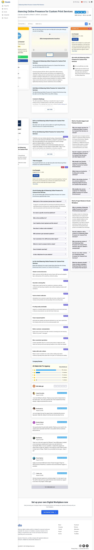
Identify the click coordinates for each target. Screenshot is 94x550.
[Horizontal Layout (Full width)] (89, 23)
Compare (76, 531)
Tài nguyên (21, 24)
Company (60, 527)
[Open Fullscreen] (65, 49)
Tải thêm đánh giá (50, 487)
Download (76, 525)
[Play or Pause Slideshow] (34, 49)
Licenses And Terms (84, 548)
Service (60, 533)
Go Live (75, 39)
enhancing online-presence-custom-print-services (31, 4)
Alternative (76, 529)
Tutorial (60, 529)
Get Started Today (49, 512)
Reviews (76, 527)
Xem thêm (49, 109)
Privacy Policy (74, 548)
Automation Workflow (21, 17)
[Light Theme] (89, 2)
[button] (50, 42)
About (59, 525)
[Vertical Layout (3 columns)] (86, 23)
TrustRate (76, 533)
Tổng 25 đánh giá (63, 366)
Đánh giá (38, 24)
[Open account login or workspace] (91, 2)
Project (60, 531)
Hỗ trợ (30, 24)
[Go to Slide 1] (49, 55)
